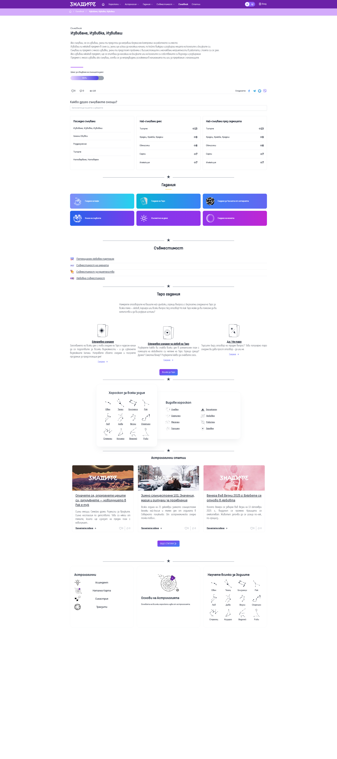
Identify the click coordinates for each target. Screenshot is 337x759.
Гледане (101, 361)
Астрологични (85, 575)
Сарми (143, 154)
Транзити (101, 607)
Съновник (76, 28)
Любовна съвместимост (90, 278)
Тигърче (77, 151)
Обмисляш (145, 145)
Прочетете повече (84, 528)
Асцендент (101, 582)
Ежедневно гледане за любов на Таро (168, 343)
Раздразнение (80, 143)
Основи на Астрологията (160, 598)
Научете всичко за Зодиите (228, 575)
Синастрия (101, 598)
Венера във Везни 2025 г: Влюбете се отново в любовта (234, 498)
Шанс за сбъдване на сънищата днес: (87, 75)
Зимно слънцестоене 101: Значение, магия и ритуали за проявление (168, 498)
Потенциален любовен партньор (95, 258)
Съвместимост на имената (92, 265)
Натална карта (102, 590)
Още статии (167, 543)
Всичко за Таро (168, 372)
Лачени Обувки (80, 136)
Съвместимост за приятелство (95, 271)
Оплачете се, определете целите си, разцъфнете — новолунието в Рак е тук (100, 500)
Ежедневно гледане (103, 341)
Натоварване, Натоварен (86, 159)
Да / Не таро (234, 341)
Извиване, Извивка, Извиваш (87, 128)
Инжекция (145, 162)
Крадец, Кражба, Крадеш (151, 137)
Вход (264, 4)
